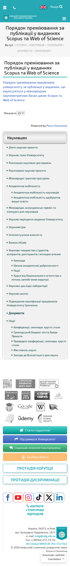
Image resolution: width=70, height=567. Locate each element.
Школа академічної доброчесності (36, 265)
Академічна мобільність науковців (36, 192)
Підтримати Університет (37, 439)
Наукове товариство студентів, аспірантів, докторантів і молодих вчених (34, 252)
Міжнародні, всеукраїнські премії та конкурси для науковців (31, 209)
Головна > (21, 45)
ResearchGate (17, 242)
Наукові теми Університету (26, 155)
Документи (16, 313)
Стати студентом (37, 430)
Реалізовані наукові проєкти (27, 170)
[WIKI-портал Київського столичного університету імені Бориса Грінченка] (40, 406)
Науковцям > (43, 50)
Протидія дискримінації (35, 479)
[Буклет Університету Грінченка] (26, 395)
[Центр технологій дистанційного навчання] (9, 406)
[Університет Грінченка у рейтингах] (11, 395)
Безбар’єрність (37, 457)
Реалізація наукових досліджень (30, 162)
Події (17, 270)
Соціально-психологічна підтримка (37, 447)
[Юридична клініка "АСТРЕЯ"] (58, 395)
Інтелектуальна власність (25, 234)
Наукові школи (18, 293)
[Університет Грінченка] (7, 383)
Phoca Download (56, 125)
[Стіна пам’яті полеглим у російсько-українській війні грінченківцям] (42, 395)
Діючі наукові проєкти (23, 147)
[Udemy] (26, 418)
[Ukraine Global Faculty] (45, 418)
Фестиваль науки (25, 350)
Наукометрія (17, 227)
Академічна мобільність (24, 186)
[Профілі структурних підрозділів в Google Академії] (25, 406)
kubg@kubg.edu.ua (45, 536)
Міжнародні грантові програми (29, 178)
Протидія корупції (35, 468)
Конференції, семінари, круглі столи (37, 327)
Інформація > (37, 45)
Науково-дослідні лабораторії (28, 285)
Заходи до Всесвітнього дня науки (36, 355)
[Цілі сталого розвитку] (49, 383)
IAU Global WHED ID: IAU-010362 (46, 543)
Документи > (25, 50)
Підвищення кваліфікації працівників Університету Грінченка (32, 303)
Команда (19, 260)
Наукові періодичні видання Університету (36, 219)
